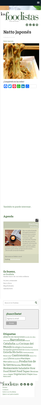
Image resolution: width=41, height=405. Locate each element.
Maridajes (25, 358)
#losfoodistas (15, 259)
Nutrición (16, 362)
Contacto (5, 389)
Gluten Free (33, 356)
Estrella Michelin (13, 352)
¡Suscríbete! (13, 313)
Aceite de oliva (30, 337)
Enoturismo (27, 347)
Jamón (5, 359)
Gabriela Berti (8, 288)
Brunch (27, 340)
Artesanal (6, 340)
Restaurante (10, 368)
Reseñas (26, 364)
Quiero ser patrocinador (11, 394)
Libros (11, 358)
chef (17, 344)
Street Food (15, 371)
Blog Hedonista (8, 286)
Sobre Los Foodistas (9, 392)
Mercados (7, 362)
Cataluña (9, 343)
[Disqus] (21, 118)
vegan (10, 374)
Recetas (17, 365)
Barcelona (17, 340)
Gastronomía (20, 355)
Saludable (23, 368)
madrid (18, 359)
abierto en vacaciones (14, 337)
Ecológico (17, 347)
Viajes (30, 374)
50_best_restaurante (10, 280)
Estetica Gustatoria (31, 350)
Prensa (5, 387)
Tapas (26, 371)
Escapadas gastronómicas (14, 350)
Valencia (5, 374)
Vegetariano (20, 374)
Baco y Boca (7, 283)
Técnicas (34, 371)
